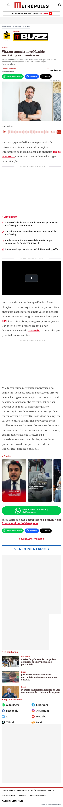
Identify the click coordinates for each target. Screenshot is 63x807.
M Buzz (27, 26)
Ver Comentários (31, 549)
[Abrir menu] (3, 5)
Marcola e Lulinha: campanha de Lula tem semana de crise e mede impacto (40, 691)
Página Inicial (6, 26)
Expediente (21, 790)
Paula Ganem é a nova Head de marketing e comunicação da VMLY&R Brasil (28, 242)
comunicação (26, 539)
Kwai (39, 722)
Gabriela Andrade (9, 69)
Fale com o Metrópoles (12, 801)
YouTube (41, 716)
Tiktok (10, 722)
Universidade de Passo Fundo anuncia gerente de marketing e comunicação (31, 224)
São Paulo (25, 657)
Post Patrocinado (38, 796)
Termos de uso (8, 796)
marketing (34, 330)
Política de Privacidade (41, 790)
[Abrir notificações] (8, 5)
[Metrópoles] (32, 5)
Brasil (23, 672)
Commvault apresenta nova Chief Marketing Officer (33, 249)
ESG (4, 321)
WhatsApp (12, 704)
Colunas (18, 26)
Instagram (42, 710)
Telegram (42, 704)
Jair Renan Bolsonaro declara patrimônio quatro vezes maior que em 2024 (39, 677)
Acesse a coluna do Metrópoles (20, 523)
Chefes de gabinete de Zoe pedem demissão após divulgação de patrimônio (38, 662)
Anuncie (22, 796)
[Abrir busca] (59, 5)
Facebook (12, 710)
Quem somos (7, 790)
